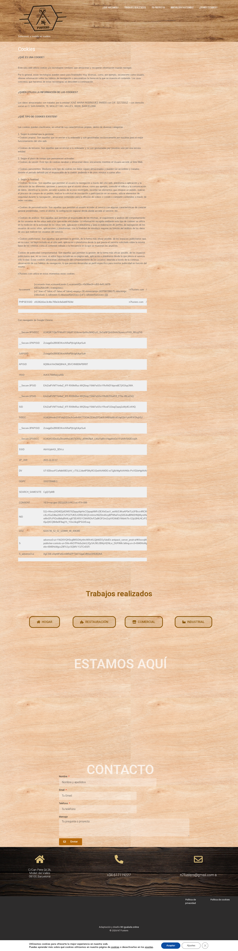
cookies (115, 947)
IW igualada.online (129, 927)
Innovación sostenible (182, 7)
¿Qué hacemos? (110, 7)
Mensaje (63, 816)
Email (62, 790)
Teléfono (63, 803)
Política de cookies (220, 899)
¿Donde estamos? (208, 7)
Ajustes (191, 945)
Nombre (63, 776)
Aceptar (170, 945)
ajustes (149, 947)
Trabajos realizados (135, 7)
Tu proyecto (158, 7)
